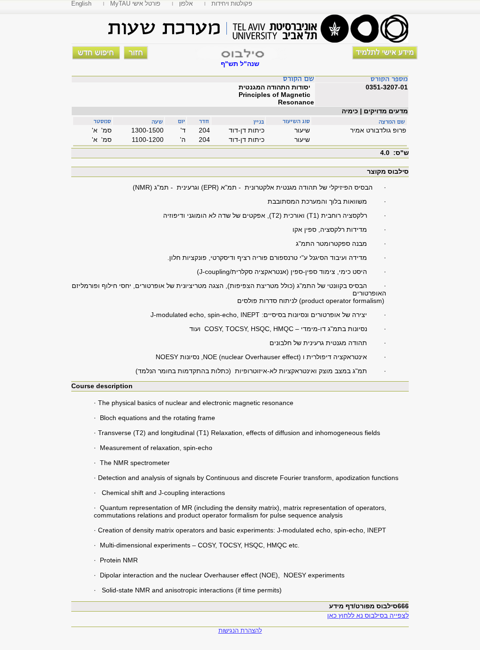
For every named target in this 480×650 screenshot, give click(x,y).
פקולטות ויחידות (231, 3)
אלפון (186, 3)
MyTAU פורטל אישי (135, 3)
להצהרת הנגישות (240, 630)
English (81, 3)
